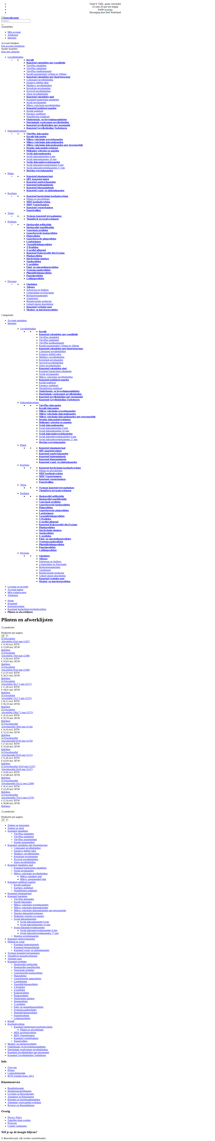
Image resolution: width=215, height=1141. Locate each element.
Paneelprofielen (34, 275)
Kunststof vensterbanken (39, 207)
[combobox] (15, 21)
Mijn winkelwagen (17, 592)
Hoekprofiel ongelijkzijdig (40, 227)
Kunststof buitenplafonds (39, 184)
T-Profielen (32, 247)
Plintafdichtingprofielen (39, 272)
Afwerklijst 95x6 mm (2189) (15, 670)
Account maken (15, 589)
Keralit (30, 60)
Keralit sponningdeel (24, 842)
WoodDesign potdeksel (38, 116)
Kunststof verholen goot (39, 307)
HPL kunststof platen (37, 179)
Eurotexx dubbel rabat (37, 82)
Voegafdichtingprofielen (39, 244)
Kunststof (12, 603)
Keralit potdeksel (34, 111)
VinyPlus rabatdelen (36, 65)
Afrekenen (13, 35)
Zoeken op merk (16, 828)
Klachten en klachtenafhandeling (24, 1099)
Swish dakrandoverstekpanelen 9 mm (45, 165)
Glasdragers (32, 298)
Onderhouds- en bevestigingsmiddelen (46, 119)
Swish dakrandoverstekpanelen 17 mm (45, 167)
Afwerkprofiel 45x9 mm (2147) (17, 769)
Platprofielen (33, 236)
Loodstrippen (33, 241)
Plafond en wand (16, 941)
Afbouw (30, 287)
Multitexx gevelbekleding (39, 85)
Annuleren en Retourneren (21, 1096)
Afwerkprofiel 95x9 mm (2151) (17, 755)
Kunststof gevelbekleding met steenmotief (48, 125)
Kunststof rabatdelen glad (40, 96)
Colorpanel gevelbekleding (39, 79)
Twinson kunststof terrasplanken (44, 216)
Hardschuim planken (37, 258)
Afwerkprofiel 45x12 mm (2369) (17, 783)
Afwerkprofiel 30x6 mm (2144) (17, 726)
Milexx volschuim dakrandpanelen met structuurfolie (54, 145)
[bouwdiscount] (10, 17)
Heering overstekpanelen (39, 170)
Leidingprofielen (35, 278)
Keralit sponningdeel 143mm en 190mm (46, 74)
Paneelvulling (33, 210)
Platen (11, 173)
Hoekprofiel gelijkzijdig (38, 224)
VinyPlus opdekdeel (36, 68)
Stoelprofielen (33, 261)
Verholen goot (15, 958)
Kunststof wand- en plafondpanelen (45, 190)
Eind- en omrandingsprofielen (42, 267)
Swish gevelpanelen (36, 102)
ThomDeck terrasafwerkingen (42, 219)
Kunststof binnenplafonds (40, 187)
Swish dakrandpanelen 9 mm (40, 156)
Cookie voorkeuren (17, 1126)
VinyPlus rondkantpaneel (38, 71)
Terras (11, 213)
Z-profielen (19, 990)
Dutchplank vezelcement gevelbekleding (47, 122)
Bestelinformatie (16, 1088)
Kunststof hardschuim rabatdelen (42, 99)
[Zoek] (2, 24)
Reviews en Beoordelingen (21, 1105)
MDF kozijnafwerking (38, 201)
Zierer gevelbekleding (37, 94)
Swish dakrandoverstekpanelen (43, 162)
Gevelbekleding (15, 57)
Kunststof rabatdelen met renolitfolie (45, 62)
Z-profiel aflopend (36, 250)
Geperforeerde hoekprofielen (41, 233)
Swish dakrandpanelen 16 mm (41, 159)
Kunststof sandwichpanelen (41, 182)
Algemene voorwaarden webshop (24, 1102)
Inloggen (12, 37)
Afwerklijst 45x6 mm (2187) (15, 641)
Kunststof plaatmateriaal (39, 176)
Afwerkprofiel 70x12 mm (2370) (17, 797)
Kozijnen (12, 193)
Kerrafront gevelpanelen (38, 88)
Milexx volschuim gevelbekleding (43, 105)
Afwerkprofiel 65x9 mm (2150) (17, 741)
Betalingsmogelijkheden (19, 1091)
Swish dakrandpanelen (38, 153)
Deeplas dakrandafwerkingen (42, 148)
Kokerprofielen (21, 992)
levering (109, 9)
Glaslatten (31, 284)
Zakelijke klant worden (19, 1120)
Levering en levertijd (18, 586)
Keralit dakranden (36, 136)
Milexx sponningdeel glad (33, 879)
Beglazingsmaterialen (37, 295)
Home (11, 600)
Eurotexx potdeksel (36, 113)
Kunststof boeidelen (17, 896)
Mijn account (14, 32)
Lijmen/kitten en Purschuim (40, 292)
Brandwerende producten (39, 301)
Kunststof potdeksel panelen (41, 108)
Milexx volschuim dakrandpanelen (44, 142)
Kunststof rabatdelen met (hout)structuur (48, 77)
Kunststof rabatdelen (18, 831)
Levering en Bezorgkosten (21, 1094)
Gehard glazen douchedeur (39, 304)
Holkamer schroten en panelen (42, 150)
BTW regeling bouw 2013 (21, 1076)
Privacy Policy (15, 1117)
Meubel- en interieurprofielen (42, 309)
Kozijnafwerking (16, 606)
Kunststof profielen (17, 961)
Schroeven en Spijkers (37, 290)
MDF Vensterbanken (37, 204)
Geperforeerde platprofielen (41, 238)
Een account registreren (13, 46)
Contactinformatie (16, 1073)
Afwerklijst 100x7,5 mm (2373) (17, 712)
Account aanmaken (17, 320)
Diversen (12, 281)
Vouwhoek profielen (37, 230)
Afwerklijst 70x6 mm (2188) (15, 655)
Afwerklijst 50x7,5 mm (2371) (16, 684)
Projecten (12, 1123)
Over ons (12, 1067)
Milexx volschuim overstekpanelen (44, 139)
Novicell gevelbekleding (38, 91)
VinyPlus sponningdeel (25, 839)
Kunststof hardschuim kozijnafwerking (47, 196)
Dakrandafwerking (17, 131)
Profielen (12, 221)
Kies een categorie (10, 51)
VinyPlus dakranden (37, 133)
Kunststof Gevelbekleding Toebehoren (46, 128)
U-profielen (32, 264)
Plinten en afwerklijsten (38, 199)
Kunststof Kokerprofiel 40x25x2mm (45, 253)
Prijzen (11, 1070)
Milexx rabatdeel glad (31, 876)
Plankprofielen (34, 255)
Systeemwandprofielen (38, 270)
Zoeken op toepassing (18, 825)
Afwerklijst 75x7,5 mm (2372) (16, 698)
